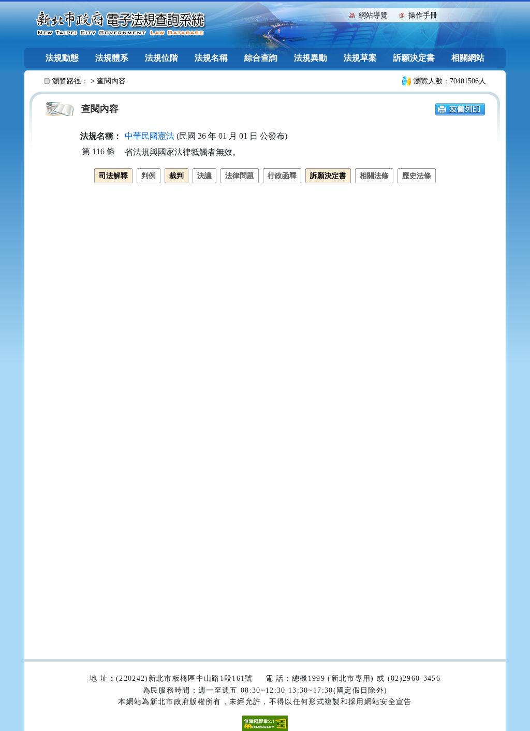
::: (339, 14)
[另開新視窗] (460, 108)
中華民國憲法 (149, 135)
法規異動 (310, 57)
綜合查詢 (260, 57)
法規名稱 (211, 57)
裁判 (176, 176)
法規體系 (111, 57)
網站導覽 (373, 15)
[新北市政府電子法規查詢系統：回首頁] (121, 23)
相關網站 (467, 57)
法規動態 (62, 57)
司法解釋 (113, 176)
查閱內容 (111, 81)
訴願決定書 (414, 57)
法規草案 (360, 57)
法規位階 (161, 57)
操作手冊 (422, 15)
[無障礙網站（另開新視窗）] (265, 722)
